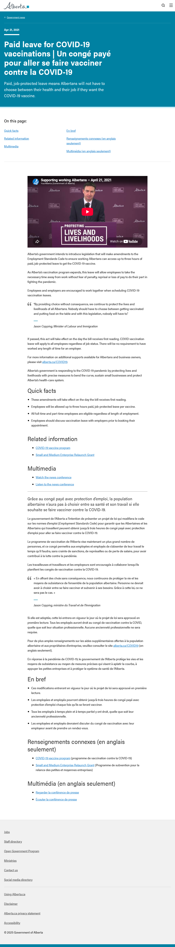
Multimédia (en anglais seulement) (88, 151)
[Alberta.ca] (16, 6)
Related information (16, 138)
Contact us (11, 870)
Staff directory (13, 841)
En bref (71, 130)
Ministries (10, 860)
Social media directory (18, 879)
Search (163, 5)
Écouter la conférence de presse (56, 799)
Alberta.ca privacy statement (22, 913)
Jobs (7, 832)
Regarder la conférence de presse (57, 792)
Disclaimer (11, 903)
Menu (171, 5)
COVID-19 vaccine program (53, 448)
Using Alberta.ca (14, 894)
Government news (16, 17)
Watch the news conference (53, 477)
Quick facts (11, 130)
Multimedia (11, 146)
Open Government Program (21, 851)
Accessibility (12, 923)
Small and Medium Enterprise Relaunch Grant (65, 455)
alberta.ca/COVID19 (54, 362)
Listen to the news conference (55, 484)
